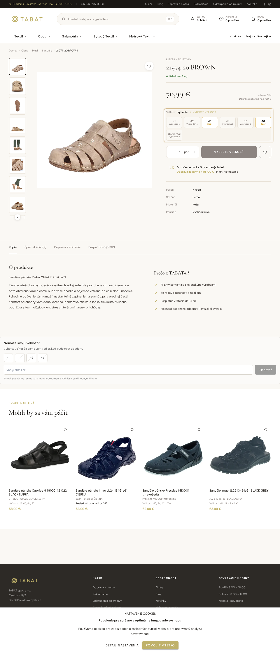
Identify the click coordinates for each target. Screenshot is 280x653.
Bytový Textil (103, 36)
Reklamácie (201, 4)
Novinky (235, 36)
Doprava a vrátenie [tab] (67, 247)
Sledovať (265, 370)
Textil (18, 36)
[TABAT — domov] (27, 19)
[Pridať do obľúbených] (149, 66)
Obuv (42, 36)
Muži (35, 50)
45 (42, 357)
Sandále (47, 50)
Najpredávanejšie (258, 36)
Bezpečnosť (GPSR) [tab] (101, 247)
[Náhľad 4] (17, 125)
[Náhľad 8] (17, 204)
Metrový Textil (140, 36)
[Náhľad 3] (17, 106)
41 (20, 357)
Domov (13, 50)
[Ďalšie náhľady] (17, 217)
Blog (160, 4)
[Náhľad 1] (17, 66)
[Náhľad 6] (17, 165)
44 (8, 357)
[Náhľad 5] (17, 145)
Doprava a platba (178, 4)
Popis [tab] (13, 247)
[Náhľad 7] (17, 184)
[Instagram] (269, 4)
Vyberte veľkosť (229, 152)
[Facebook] (264, 4)
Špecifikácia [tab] (35, 247)
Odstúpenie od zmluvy (227, 4)
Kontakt (252, 4)
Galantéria (70, 36)
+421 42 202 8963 (92, 4)
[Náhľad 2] (17, 86)
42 (31, 357)
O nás (148, 4)
